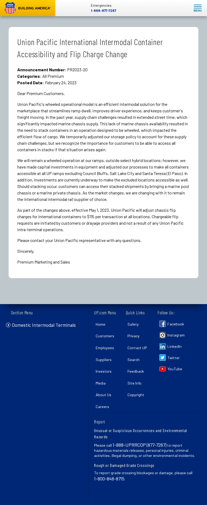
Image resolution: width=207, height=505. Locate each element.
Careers (102, 406)
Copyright (135, 394)
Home (100, 324)
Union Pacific (27, 8)
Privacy (133, 336)
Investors (104, 371)
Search (133, 359)
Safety (133, 324)
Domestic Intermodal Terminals (44, 325)
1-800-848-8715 (109, 478)
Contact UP (137, 347)
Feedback (135, 371)
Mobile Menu (198, 8)
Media (101, 383)
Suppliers (104, 359)
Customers (105, 336)
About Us (103, 394)
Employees (105, 347)
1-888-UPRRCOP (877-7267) (139, 444)
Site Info (134, 383)
